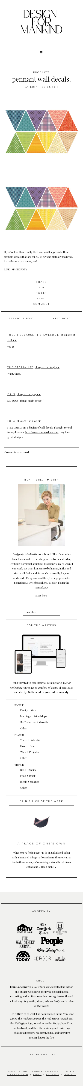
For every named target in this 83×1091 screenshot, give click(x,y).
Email (41, 298)
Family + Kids (28, 710)
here (44, 595)
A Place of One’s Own (42, 843)
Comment (41, 304)
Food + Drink (28, 776)
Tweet (41, 293)
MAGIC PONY (19, 269)
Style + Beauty (28, 770)
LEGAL (37, 1075)
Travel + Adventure (31, 740)
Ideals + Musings (29, 781)
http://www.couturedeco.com (41, 432)
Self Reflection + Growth (34, 722)
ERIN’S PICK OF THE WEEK (41, 801)
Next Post (61, 318)
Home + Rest (27, 746)
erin (34, 87)
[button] (41, 52)
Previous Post (21, 318)
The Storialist (20, 367)
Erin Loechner (19, 987)
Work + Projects (29, 752)
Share (41, 282)
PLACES (19, 735)
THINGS (19, 765)
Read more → (49, 866)
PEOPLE (19, 705)
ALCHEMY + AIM (17, 1075)
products (41, 72)
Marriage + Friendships (33, 716)
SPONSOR (52, 1075)
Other (23, 728)
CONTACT (70, 1075)
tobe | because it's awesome (33, 335)
